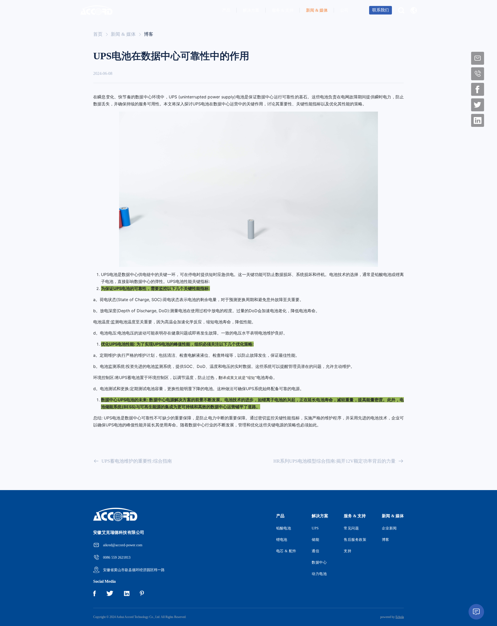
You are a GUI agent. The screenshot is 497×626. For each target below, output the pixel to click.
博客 (148, 34)
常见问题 (351, 528)
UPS (315, 528)
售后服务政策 (355, 540)
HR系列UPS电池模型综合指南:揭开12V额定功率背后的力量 (334, 461)
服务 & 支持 (283, 10)
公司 (344, 10)
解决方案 (251, 10)
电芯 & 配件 (286, 551)
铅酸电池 (283, 528)
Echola (400, 617)
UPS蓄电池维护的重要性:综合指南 (136, 461)
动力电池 (319, 574)
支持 (347, 551)
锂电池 (281, 540)
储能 (315, 540)
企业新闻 (389, 528)
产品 (226, 10)
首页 (98, 34)
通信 (315, 551)
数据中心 (319, 562)
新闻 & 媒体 (317, 10)
